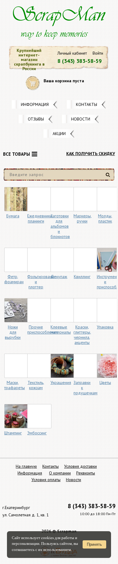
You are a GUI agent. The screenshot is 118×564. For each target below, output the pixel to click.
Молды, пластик (105, 218)
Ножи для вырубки (13, 332)
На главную (26, 466)
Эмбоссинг (37, 433)
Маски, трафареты (14, 385)
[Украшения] (63, 366)
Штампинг (13, 433)
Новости (80, 119)
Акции (59, 133)
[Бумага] (16, 199)
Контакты (86, 104)
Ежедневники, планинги (40, 218)
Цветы (105, 382)
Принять (94, 544)
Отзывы (36, 119)
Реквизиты (85, 473)
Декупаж (59, 276)
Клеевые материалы (61, 329)
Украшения (61, 382)
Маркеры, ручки (83, 218)
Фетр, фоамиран (14, 279)
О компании (60, 473)
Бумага (12, 216)
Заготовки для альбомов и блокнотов (60, 226)
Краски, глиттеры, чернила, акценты (82, 334)
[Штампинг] (16, 416)
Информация (35, 104)
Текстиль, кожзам (36, 385)
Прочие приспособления (42, 329)
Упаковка (105, 327)
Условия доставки (80, 466)
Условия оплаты (46, 479)
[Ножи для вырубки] (16, 310)
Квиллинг (82, 276)
